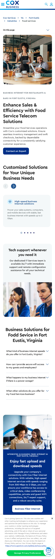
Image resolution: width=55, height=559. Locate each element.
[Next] (13, 186)
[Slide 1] (21, 232)
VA (22, 18)
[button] (46, 4)
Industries (12, 21)
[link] (2, 4)
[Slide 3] (27, 232)
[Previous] (5, 186)
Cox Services (9, 18)
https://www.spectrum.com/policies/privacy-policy (25, 546)
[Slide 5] (33, 232)
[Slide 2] (24, 232)
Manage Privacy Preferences (27, 553)
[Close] (52, 518)
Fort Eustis (34, 18)
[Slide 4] (30, 232)
